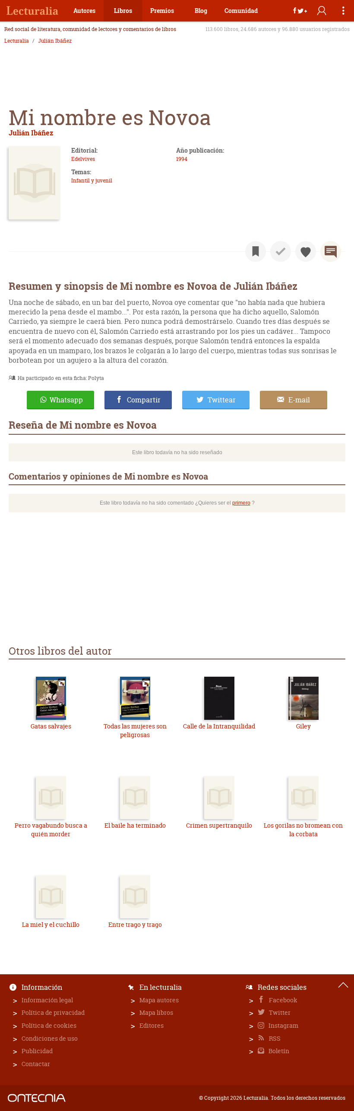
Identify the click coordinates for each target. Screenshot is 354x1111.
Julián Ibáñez (55, 41)
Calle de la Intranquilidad (219, 726)
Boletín (278, 1051)
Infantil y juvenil (91, 180)
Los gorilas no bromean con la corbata (303, 829)
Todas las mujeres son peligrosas (135, 730)
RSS (274, 1038)
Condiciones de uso (50, 1038)
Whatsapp (66, 400)
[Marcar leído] (280, 251)
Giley (303, 726)
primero (241, 503)
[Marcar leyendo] (255, 251)
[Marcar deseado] (305, 251)
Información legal (47, 1000)
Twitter (279, 1012)
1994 (181, 159)
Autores (84, 10)
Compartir (144, 400)
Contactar (36, 1064)
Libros (123, 10)
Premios (162, 10)
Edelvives (83, 159)
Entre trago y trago (135, 924)
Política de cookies (49, 1025)
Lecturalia (16, 41)
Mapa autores (159, 1000)
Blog (201, 10)
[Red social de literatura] (32, 11)
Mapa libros (156, 1012)
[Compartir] (300, 11)
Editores (151, 1025)
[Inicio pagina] (343, 985)
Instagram (282, 1025)
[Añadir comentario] (330, 251)
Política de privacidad (53, 1012)
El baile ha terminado (135, 825)
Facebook (282, 1000)
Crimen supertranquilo (219, 825)
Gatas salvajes (51, 726)
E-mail (299, 400)
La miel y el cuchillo (50, 924)
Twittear (222, 400)
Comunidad (241, 10)
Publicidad (37, 1051)
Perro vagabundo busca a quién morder (51, 829)
